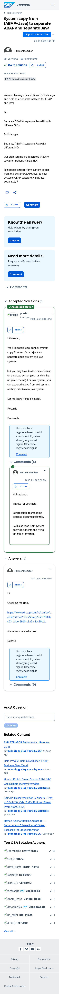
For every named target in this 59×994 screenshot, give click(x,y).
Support (44, 977)
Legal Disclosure (44, 968)
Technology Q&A (14, 13)
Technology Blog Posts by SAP (24, 751)
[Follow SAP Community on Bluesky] (26, 949)
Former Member (23, 51)
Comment (32, 204)
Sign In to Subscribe (37, 34)
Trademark (14, 977)
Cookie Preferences (14, 986)
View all (8, 931)
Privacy (15, 959)
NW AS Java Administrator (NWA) (20, 79)
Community (23, 4)
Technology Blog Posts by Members (27, 788)
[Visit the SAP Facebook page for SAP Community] (20, 949)
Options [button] (53, 35)
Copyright (15, 968)
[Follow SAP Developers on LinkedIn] (38, 949)
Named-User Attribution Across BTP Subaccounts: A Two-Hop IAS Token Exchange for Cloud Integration (24, 825)
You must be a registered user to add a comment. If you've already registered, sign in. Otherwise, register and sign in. (29, 438)
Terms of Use (44, 959)
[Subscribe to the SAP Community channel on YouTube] (32, 949)
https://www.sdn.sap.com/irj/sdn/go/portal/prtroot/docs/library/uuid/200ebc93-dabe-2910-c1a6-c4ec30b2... (29, 617)
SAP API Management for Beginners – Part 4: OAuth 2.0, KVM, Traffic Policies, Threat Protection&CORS (28, 802)
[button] (32, 65)
